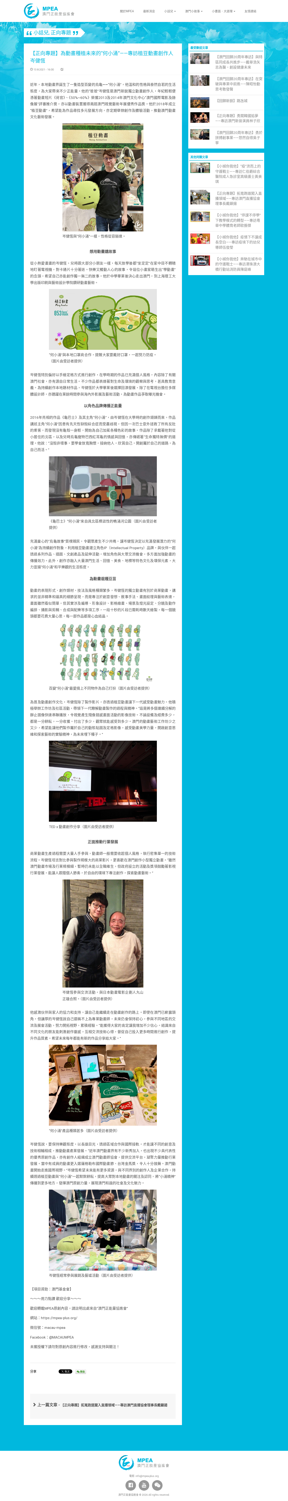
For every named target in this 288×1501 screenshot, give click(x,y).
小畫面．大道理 (222, 11)
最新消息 (149, 11)
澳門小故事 (193, 11)
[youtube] (144, 1485)
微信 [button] (82, 1371)
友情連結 (250, 11)
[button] (157, 1485)
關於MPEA (127, 11)
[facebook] (130, 1485)
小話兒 (169, 11)
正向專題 (61, 33)
